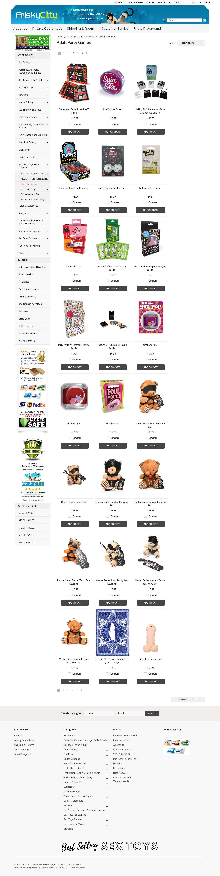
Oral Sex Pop (150, 344)
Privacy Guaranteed (47, 28)
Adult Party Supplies (30, 189)
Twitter (165, 736)
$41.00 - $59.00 (26, 527)
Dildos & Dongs (27, 102)
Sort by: (173, 42)
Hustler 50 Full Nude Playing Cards (112, 346)
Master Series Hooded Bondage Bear (112, 503)
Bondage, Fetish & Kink (30, 80)
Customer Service (115, 28)
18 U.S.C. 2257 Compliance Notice (72, 868)
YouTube (170, 736)
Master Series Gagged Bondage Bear (150, 503)
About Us (20, 28)
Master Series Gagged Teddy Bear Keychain (74, 661)
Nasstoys (23, 311)
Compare (76, 123)
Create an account (164, 2)
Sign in (149, 2)
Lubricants (24, 149)
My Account (120, 2)
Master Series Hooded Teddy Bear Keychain (150, 582)
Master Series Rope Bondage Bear (150, 425)
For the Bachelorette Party (32, 199)
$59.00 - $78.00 (26, 535)
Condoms (23, 94)
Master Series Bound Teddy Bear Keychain (74, 582)
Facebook (182, 736)
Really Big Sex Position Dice (112, 188)
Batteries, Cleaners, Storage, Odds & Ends (30, 71)
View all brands (27, 340)
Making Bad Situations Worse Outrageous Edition (150, 111)
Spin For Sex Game (112, 109)
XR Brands (24, 281)
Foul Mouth (112, 423)
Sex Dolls (24, 213)
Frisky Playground (147, 28)
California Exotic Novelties (32, 266)
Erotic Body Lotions (28, 117)
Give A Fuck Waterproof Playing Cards (150, 268)
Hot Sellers (24, 62)
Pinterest (176, 736)
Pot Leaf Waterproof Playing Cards (112, 268)
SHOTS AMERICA (27, 296)
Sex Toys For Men (28, 238)
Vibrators (23, 253)
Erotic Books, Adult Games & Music (32, 126)
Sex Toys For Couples (30, 230)
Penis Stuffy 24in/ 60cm (150, 659)
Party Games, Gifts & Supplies (29, 166)
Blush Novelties (27, 274)
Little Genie (25, 318)
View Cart (178, 2)
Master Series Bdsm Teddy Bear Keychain (112, 582)
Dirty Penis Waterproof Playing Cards (74, 346)
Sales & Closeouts (28, 205)
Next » (87, 53)
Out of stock (112, 131)
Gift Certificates (136, 2)
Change (206, 2)
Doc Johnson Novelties (30, 303)
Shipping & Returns (82, 28)
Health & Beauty (27, 142)
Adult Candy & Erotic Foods (33, 173)
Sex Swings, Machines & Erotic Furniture (31, 222)
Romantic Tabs (73, 266)
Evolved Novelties (28, 333)
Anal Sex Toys (26, 87)
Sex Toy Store (39, 868)
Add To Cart (75, 131)
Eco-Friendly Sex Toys (30, 109)
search (205, 20)
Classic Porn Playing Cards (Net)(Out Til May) (112, 661)
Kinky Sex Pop (74, 423)
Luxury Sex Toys (27, 157)
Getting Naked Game (150, 188)
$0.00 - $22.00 (26, 512)
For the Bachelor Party (31, 194)
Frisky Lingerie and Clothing (33, 134)
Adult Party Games (29, 184)
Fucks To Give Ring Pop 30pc (74, 188)
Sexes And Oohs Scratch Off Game (74, 111)
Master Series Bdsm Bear (74, 501)
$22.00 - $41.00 (26, 520)
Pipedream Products (29, 289)
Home (59, 36)
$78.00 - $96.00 (26, 542)
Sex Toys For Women (29, 245)
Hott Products (26, 326)
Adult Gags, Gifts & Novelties (34, 179)
